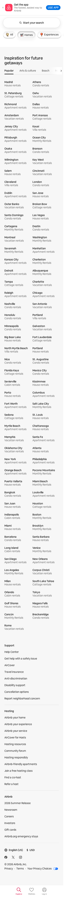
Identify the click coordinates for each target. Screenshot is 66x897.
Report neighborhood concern (22, 698)
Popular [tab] (9, 70)
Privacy (8, 868)
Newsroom (10, 809)
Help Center (11, 652)
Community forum (15, 750)
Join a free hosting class (18, 770)
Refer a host (11, 784)
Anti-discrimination (15, 678)
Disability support (14, 685)
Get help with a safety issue (20, 658)
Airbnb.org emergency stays (21, 836)
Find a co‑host (12, 777)
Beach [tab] (45, 70)
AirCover (9, 665)
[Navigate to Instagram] (20, 857)
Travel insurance (14, 672)
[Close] (3, 7)
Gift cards (10, 829)
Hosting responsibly (16, 757)
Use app (53, 7)
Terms (20, 868)
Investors (9, 823)
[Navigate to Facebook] (5, 857)
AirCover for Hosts (15, 737)
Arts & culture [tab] (27, 70)
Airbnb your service (15, 730)
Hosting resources (15, 744)
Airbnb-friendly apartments (20, 764)
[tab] (9, 34)
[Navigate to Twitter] (13, 857)
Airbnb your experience (18, 724)
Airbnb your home (14, 717)
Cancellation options (16, 691)
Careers (9, 816)
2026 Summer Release (17, 803)
